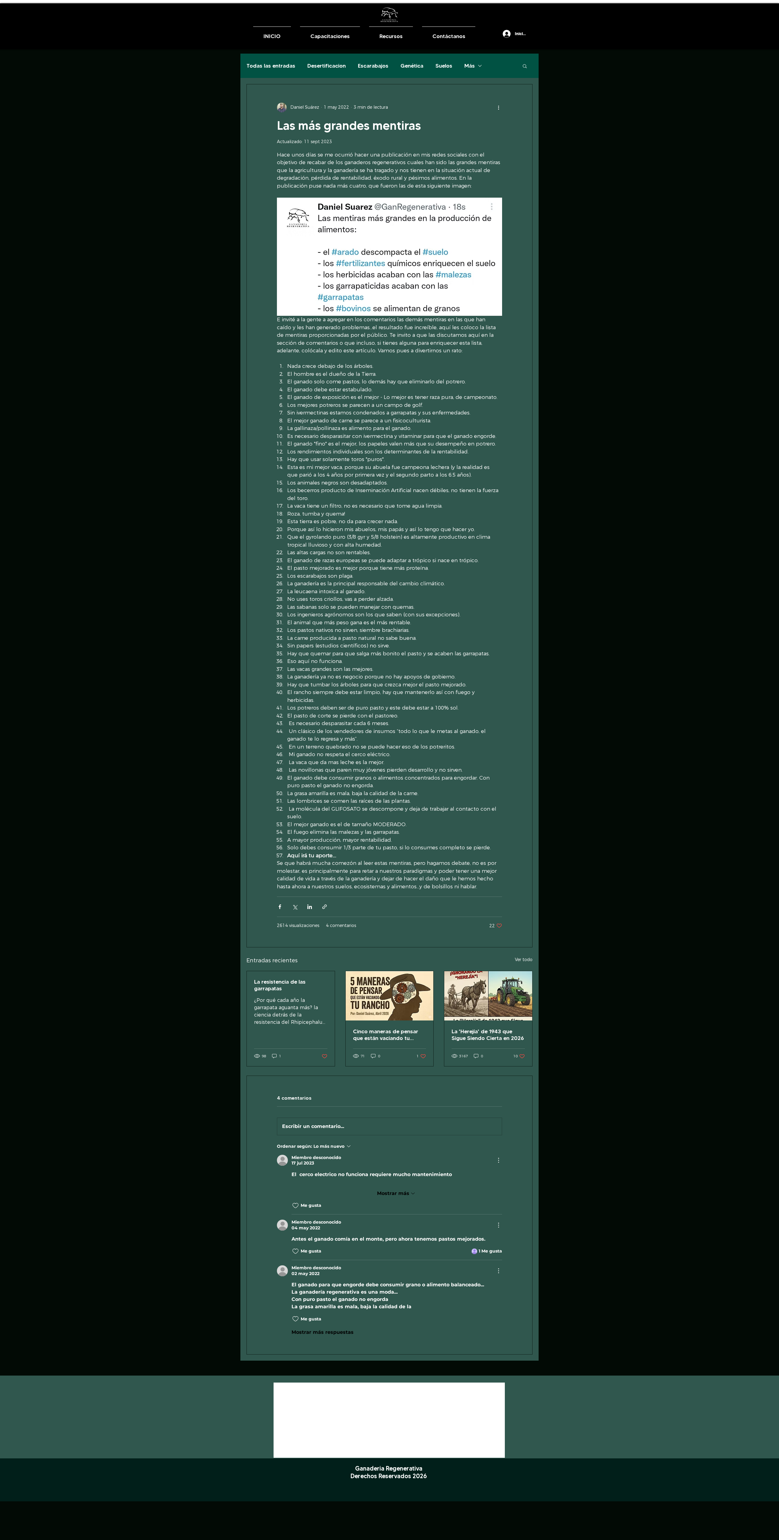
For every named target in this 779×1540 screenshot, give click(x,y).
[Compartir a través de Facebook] (280, 907)
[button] (495, 33)
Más (469, 65)
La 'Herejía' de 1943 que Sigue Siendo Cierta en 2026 (488, 1034)
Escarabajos (373, 65)
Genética (411, 65)
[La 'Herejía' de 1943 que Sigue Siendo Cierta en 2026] (488, 995)
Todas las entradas (270, 65)
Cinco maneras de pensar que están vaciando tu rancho (385, 1034)
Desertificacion (326, 65)
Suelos (443, 65)
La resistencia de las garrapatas (280, 985)
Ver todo (524, 959)
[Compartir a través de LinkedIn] (310, 907)
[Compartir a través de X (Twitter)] (295, 907)
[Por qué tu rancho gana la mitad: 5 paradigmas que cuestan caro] (390, 995)
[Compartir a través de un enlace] (324, 907)
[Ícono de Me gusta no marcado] (295, 1205)
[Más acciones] (498, 107)
